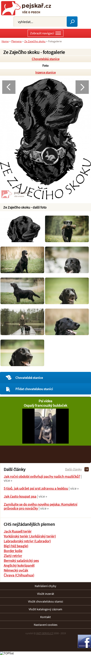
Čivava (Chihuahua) (19, 575)
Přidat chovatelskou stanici (34, 389)
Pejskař (27, 8)
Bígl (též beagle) (16, 545)
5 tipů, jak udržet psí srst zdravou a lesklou (36, 488)
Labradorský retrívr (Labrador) (27, 541)
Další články (73, 469)
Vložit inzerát (45, 594)
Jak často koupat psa (20, 496)
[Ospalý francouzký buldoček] (45, 442)
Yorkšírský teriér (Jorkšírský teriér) (30, 536)
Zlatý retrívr (13, 555)
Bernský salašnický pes (21, 560)
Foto (45, 65)
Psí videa (45, 400)
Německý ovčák (16, 570)
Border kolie (13, 550)
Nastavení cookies (45, 625)
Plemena (16, 41)
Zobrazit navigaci (42, 33)
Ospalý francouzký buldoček (45, 405)
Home (5, 41)
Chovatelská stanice (45, 59)
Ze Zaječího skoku (35, 41)
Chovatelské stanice (29, 377)
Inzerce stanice (45, 72)
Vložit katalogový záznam (45, 609)
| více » (73, 488)
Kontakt (45, 617)
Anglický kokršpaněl (19, 565)
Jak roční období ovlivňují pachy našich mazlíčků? (42, 476)
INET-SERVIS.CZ (44, 633)
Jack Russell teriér (18, 531)
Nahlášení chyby (45, 586)
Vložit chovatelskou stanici (45, 601)
